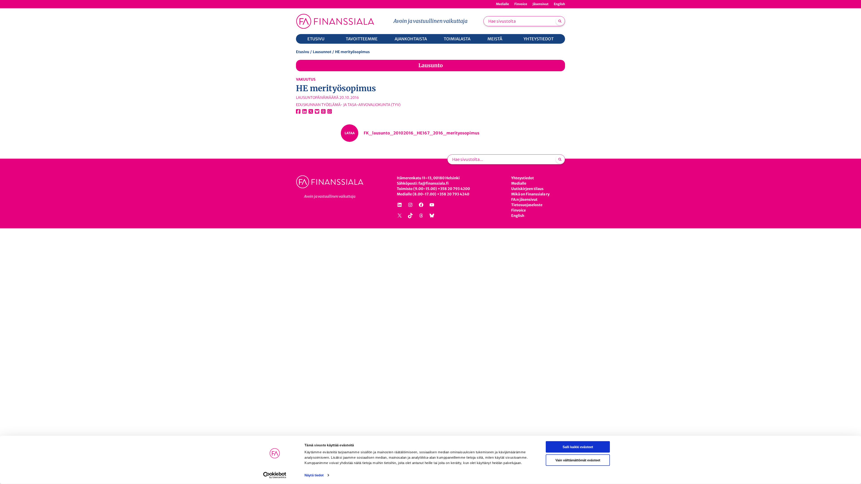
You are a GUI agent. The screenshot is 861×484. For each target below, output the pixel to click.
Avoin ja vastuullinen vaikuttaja (430, 21)
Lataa (350, 133)
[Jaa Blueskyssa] (317, 111)
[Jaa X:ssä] (311, 111)
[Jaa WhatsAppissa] (329, 111)
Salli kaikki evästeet (578, 447)
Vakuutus (305, 79)
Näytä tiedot (314, 475)
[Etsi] (560, 21)
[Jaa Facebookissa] (298, 111)
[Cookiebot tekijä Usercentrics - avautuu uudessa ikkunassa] (274, 475)
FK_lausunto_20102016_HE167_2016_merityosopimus (421, 133)
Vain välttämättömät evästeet (577, 460)
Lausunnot (322, 52)
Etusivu (302, 52)
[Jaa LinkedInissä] (304, 111)
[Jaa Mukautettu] (323, 111)
